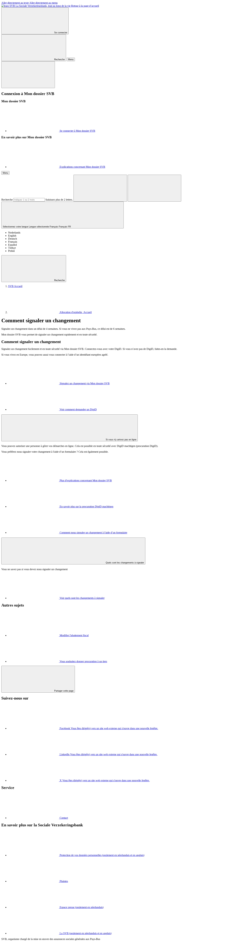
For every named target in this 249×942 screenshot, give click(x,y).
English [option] (12, 235)
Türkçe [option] (12, 247)
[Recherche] (100, 188)
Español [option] (12, 244)
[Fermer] (28, 74)
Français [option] (12, 241)
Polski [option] (11, 250)
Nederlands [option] (14, 232)
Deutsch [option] (12, 238)
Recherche (7, 199)
